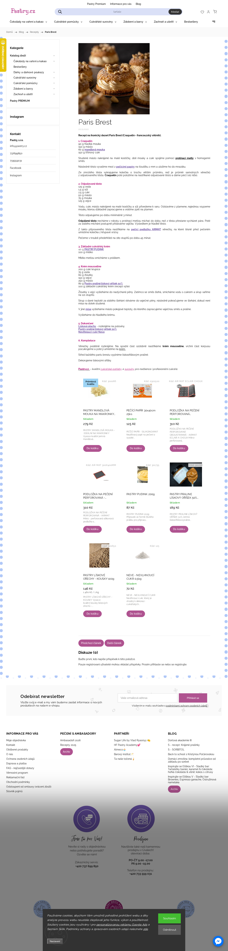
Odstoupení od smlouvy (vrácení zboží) (28, 786)
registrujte (180, 664)
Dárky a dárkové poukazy (29, 72)
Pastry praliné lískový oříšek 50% (103, 283)
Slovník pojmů (14, 791)
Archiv (66, 751)
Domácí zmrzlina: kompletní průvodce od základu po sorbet (192, 760)
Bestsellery (20, 66)
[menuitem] (28, 21)
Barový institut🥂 (124, 754)
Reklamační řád (15, 777)
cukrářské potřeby (111, 369)
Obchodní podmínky (18, 782)
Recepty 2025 (68, 745)
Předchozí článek (91, 643)
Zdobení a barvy (23, 88)
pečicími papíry (125, 166)
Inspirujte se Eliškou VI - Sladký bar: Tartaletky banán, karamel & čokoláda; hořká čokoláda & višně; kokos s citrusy (190, 769)
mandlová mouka (94, 149)
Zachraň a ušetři (23, 94)
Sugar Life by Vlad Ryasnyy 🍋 (132, 740)
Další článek (114, 643)
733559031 (16, 160)
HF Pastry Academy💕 (127, 745)
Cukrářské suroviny (25, 77)
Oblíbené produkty (17, 749)
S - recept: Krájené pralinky (184, 745)
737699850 (16, 153)
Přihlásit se (193, 698)
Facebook (15, 168)
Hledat (175, 11)
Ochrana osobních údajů (20, 758)
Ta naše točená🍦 (124, 758)
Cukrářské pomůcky (26, 83)
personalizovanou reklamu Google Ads (121, 924)
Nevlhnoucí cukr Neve (91, 332)
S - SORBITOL (176, 749)
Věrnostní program (17, 772)
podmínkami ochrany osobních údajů (186, 705)
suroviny (129, 369)
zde (145, 929)
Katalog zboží (18, 55)
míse (88, 309)
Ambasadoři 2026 (70, 740)
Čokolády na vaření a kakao (30, 61)
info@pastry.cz (18, 146)
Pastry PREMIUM (20, 100)
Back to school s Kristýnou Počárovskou (191, 754)
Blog (138, 3)
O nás (9, 754)
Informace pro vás (120, 3)
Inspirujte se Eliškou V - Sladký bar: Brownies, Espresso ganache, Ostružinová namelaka (192, 779)
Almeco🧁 (120, 749)
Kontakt (10, 745)
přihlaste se (157, 664)
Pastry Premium (96, 3)
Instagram (16, 175)
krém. (122, 349)
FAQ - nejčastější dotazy (20, 768)
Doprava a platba (16, 763)
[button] (218, 941)
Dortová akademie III (179, 740)
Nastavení (55, 941)
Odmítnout (169, 929)
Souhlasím (169, 918)
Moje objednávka (16, 740)
